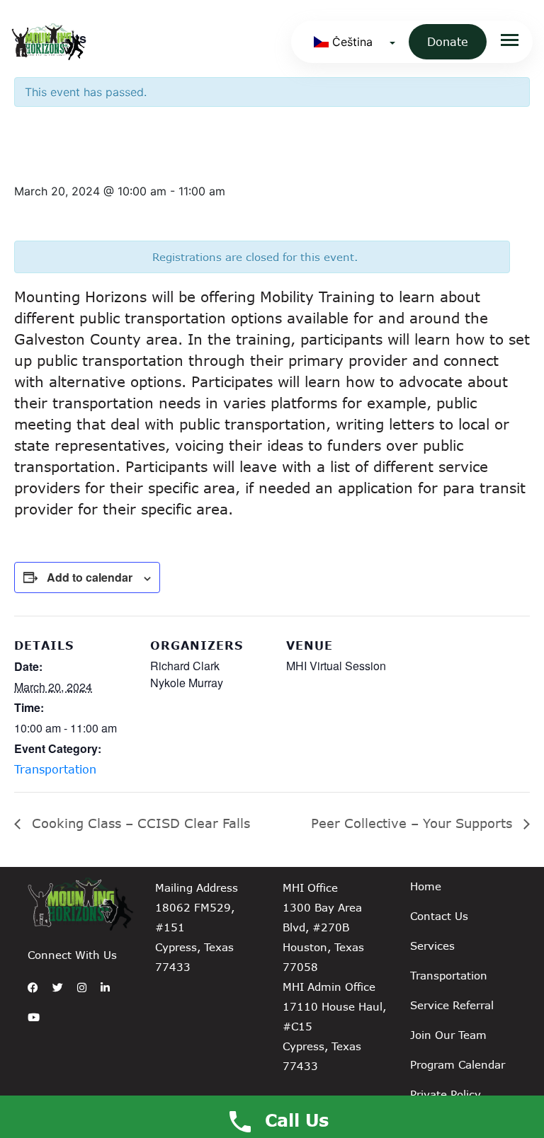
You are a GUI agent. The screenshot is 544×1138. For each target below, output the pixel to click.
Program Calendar (457, 1064)
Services (432, 945)
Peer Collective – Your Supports (413, 823)
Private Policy (445, 1094)
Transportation (55, 769)
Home (425, 886)
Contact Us (439, 915)
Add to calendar (89, 577)
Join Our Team (448, 1034)
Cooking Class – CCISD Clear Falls (139, 823)
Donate (447, 41)
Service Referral (452, 1005)
